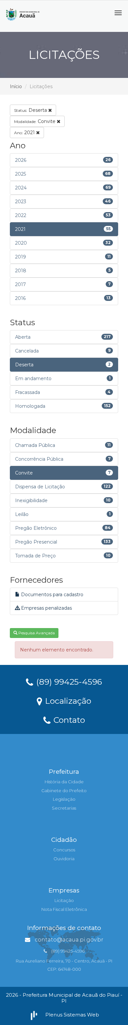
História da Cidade (64, 781)
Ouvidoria (64, 858)
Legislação (64, 799)
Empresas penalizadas (46, 608)
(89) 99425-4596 (68, 681)
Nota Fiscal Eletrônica (64, 909)
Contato (68, 719)
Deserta (31, 110)
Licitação (64, 900)
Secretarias (64, 808)
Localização (67, 700)
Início (16, 86)
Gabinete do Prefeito (64, 790)
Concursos (64, 849)
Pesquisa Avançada (36, 632)
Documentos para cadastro (51, 595)
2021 (25, 132)
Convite (35, 121)
